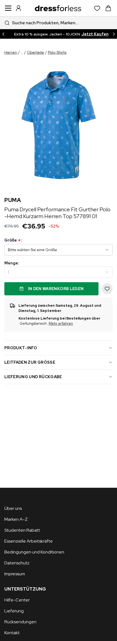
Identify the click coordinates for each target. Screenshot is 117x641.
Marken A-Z (16, 519)
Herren (10, 52)
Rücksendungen (20, 622)
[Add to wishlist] (107, 288)
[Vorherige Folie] (3, 34)
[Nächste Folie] (113, 34)
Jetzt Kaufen (95, 34)
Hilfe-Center (17, 600)
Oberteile (35, 52)
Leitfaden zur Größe (29, 362)
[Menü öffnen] (8, 8)
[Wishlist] (97, 8)
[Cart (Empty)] (108, 8)
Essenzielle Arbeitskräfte (28, 541)
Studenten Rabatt (22, 530)
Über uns (13, 508)
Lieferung (14, 611)
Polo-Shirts (57, 52)
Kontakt (12, 633)
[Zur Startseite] (58, 8)
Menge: (11, 263)
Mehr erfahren (61, 323)
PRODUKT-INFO (20, 347)
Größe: (13, 240)
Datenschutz (16, 563)
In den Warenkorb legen (56, 288)
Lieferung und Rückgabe (33, 376)
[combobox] (58, 23)
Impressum (14, 574)
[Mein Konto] (18, 8)
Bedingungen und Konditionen (34, 552)
